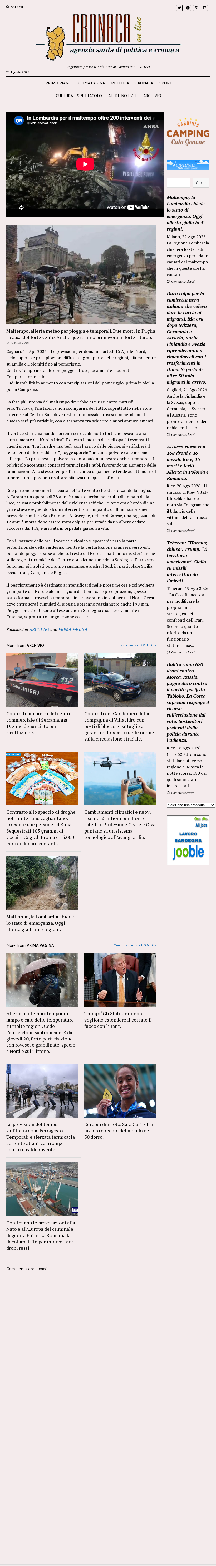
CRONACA (144, 83)
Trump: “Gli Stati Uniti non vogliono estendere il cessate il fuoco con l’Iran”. (118, 1019)
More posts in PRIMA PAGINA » (135, 945)
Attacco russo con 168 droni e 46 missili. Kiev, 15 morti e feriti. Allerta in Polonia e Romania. (188, 462)
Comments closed (182, 281)
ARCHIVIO (152, 95)
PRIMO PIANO (58, 83)
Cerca (201, 183)
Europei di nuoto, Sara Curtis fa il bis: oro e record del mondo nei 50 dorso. (119, 1130)
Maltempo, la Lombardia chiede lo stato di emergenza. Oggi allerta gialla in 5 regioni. (40, 922)
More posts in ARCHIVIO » (138, 645)
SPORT (165, 83)
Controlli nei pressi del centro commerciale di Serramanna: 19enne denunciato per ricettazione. (38, 723)
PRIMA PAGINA (91, 83)
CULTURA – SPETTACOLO (79, 95)
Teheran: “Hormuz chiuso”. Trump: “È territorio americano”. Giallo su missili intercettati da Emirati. (187, 561)
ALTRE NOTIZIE (122, 95)
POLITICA (120, 83)
